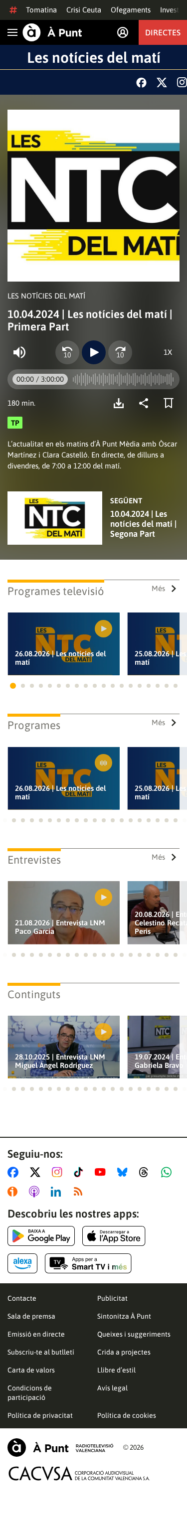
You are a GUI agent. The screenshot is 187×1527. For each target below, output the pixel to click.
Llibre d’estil (116, 1370)
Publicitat (112, 1298)
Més (158, 588)
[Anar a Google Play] (41, 1236)
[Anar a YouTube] (102, 1172)
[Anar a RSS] (80, 1192)
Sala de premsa (31, 1316)
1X (168, 352)
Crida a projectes (124, 1352)
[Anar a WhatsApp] (168, 1172)
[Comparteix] (146, 403)
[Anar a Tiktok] (80, 1172)
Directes (163, 32)
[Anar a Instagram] (59, 1172)
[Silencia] (19, 352)
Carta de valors (31, 1370)
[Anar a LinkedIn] (58, 1192)
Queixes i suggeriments (134, 1334)
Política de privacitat (40, 1415)
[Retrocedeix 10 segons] (67, 352)
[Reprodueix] (94, 352)
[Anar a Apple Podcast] (36, 1192)
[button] (13, 686)
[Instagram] (182, 82)
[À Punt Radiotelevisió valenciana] (60, 1447)
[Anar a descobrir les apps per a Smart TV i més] (88, 1263)
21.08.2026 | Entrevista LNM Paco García (60, 926)
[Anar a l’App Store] (114, 1236)
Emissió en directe (36, 1334)
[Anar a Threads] (146, 1172)
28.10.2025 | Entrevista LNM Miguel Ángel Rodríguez (60, 1061)
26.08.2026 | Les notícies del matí (60, 657)
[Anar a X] (37, 1172)
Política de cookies (126, 1415)
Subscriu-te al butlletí (40, 1352)
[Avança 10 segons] (120, 352)
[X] (162, 82)
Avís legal (112, 1388)
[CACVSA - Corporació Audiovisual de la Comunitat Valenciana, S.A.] (79, 1473)
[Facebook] (141, 82)
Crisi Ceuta (83, 9)
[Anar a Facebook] (14, 1172)
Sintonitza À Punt (124, 1316)
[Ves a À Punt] (52, 32)
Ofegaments (131, 9)
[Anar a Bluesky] (124, 1172)
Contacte (21, 1298)
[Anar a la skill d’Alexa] (22, 1263)
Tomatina (41, 9)
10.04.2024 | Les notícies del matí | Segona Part (143, 524)
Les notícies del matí (94, 57)
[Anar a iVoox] (14, 1192)
